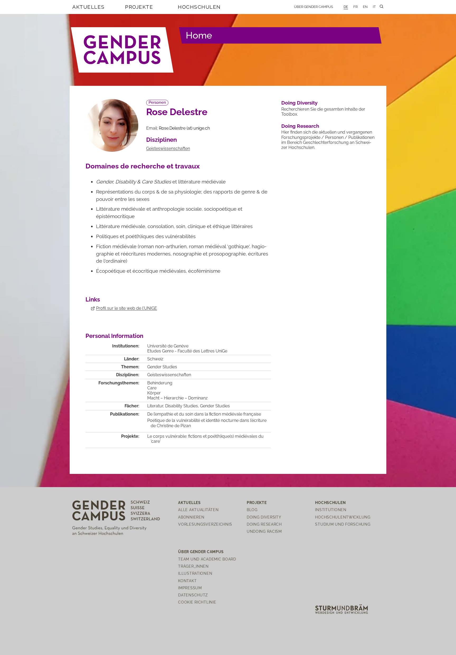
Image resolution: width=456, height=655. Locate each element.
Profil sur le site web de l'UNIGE (126, 308)
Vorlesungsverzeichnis (205, 524)
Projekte (139, 7)
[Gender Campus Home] (122, 50)
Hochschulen (199, 7)
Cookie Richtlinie (197, 602)
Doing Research (300, 126)
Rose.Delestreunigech (184, 128)
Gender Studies (162, 366)
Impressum (190, 588)
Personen (157, 102)
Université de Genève (167, 345)
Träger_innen (193, 566)
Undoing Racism (264, 531)
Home (199, 35)
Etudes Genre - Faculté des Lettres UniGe (187, 351)
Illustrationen (195, 573)
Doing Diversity (299, 103)
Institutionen (330, 509)
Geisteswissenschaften (168, 148)
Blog (252, 509)
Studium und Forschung (342, 524)
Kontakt (187, 580)
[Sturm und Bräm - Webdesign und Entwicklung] (341, 608)
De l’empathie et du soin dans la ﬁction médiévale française (204, 414)
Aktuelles (88, 7)
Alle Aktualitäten (198, 509)
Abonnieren (191, 517)
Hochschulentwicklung (342, 517)
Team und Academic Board (207, 559)
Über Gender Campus (313, 7)
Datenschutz (193, 595)
